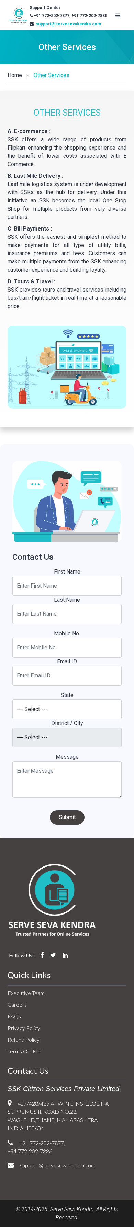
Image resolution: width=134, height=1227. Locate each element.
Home (15, 75)
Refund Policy (24, 1039)
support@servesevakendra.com (68, 24)
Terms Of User (25, 1051)
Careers (17, 1004)
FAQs (14, 1016)
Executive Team (26, 993)
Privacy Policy (24, 1028)
